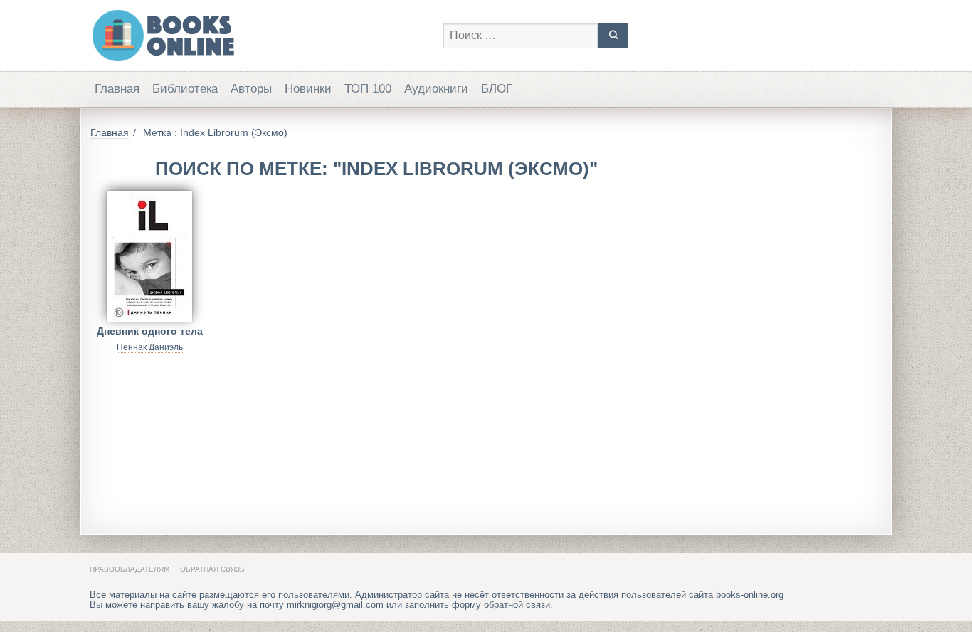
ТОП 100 (367, 88)
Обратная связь (212, 569)
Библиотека (185, 88)
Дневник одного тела (150, 331)
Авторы (251, 88)
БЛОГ (496, 88)
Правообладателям (129, 569)
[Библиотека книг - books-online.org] (259, 35)
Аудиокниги (436, 88)
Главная (117, 88)
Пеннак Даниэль (150, 347)
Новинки (308, 88)
